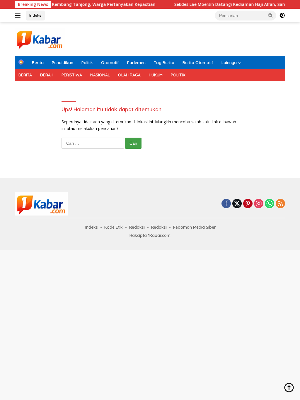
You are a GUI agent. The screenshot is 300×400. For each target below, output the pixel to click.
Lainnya (229, 62)
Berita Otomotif (198, 62)
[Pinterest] (248, 204)
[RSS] (280, 204)
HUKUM (156, 75)
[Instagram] (258, 204)
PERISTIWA (72, 75)
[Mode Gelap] (282, 15)
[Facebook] (226, 204)
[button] (270, 15)
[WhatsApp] (269, 204)
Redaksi (137, 227)
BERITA (25, 75)
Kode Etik (113, 227)
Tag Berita (164, 62)
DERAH (46, 75)
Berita (38, 62)
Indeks (35, 15)
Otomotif (110, 62)
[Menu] (19, 15)
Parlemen (136, 62)
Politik (87, 62)
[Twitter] (237, 204)
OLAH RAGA (129, 75)
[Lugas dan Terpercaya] (40, 38)
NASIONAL (100, 75)
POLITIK (178, 75)
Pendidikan (62, 62)
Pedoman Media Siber (194, 227)
